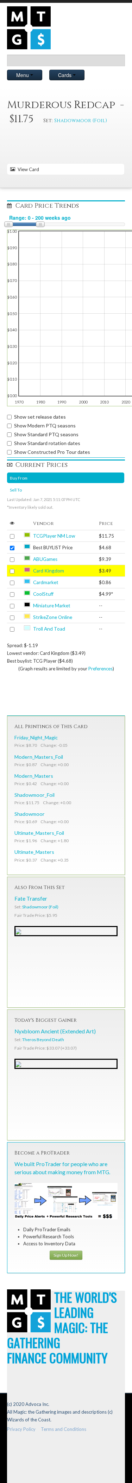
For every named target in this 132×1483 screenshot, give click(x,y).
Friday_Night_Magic (36, 737)
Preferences (100, 668)
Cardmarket (45, 582)
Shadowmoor (29, 814)
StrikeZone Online (52, 617)
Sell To (16, 489)
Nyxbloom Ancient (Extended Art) (55, 1031)
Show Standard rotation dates (47, 443)
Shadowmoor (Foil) (80, 120)
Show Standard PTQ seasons (46, 434)
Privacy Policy (21, 1429)
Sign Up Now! (66, 1255)
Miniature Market (51, 605)
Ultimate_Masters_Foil (39, 833)
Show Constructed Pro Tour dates (52, 452)
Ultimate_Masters (34, 852)
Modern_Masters (33, 776)
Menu (23, 75)
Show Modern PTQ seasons (45, 425)
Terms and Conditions (63, 1429)
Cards (65, 75)
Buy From (18, 477)
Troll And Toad (49, 629)
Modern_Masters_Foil (38, 757)
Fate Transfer (30, 898)
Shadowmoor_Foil (34, 795)
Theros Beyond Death (43, 1039)
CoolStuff (43, 594)
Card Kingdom (48, 571)
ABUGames (45, 559)
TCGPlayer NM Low (54, 536)
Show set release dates (40, 417)
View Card (27, 169)
